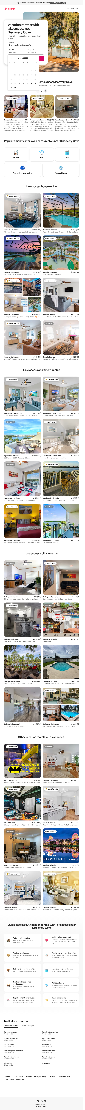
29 (35, 83)
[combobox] (26, 45)
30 (11, 88)
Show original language (58, 3)
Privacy (38, 1106)
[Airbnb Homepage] (9, 8)
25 (19, 83)
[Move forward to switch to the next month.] (35, 58)
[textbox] (16, 52)
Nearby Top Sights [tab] (28, 1026)
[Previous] (38, 91)
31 (15, 88)
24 (15, 83)
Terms (45, 1106)
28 (31, 83)
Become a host (72, 9)
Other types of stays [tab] (11, 1026)
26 (23, 83)
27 (27, 83)
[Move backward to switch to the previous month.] (11, 58)
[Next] (45, 91)
